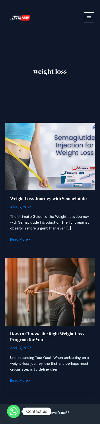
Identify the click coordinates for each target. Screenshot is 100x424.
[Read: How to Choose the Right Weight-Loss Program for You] (50, 291)
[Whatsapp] (13, 411)
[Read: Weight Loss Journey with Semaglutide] (50, 156)
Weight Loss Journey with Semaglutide (48, 198)
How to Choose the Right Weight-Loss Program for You (47, 337)
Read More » (20, 240)
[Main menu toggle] (89, 17)
